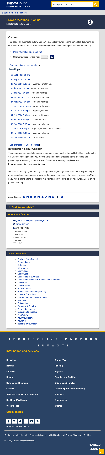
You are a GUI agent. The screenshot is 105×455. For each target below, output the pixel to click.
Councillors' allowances (28, 276)
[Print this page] (55, 197)
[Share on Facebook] (23, 197)
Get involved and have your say (32, 291)
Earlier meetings (17, 65)
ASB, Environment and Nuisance (22, 394)
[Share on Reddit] (49, 197)
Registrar (59, 371)
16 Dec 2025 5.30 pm (20, 124)
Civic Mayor (23, 267)
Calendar (22, 264)
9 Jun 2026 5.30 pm (20, 92)
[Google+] (14, 421)
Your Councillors (25, 317)
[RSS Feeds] (37, 421)
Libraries (10, 371)
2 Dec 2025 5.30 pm (20, 128)
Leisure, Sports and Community (70, 388)
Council (10, 388)
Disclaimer (59, 435)
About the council (17, 253)
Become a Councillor (27, 323)
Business (59, 394)
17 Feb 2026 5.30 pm (20, 115)
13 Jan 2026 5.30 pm (20, 119)
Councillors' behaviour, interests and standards (39, 279)
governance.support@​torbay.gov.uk (32, 220)
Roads (9, 377)
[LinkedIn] (26, 421)
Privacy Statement (73, 435)
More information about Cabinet (27, 51)
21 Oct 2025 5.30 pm (20, 137)
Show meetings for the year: (26, 56)
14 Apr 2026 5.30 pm (20, 101)
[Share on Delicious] (46, 197)
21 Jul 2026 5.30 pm (20, 88)
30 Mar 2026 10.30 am (21, 106)
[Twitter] (20, 421)
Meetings (22, 300)
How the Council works (28, 294)
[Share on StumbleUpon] (42, 197)
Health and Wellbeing (16, 399)
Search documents (26, 309)
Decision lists (24, 285)
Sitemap (58, 405)
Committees (23, 270)
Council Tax (60, 360)
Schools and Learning (17, 382)
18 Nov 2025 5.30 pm (20, 132)
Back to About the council (15, 12)
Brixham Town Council (28, 259)
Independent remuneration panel (32, 297)
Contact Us (9, 435)
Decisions (22, 282)
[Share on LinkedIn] (38, 197)
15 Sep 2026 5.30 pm (20, 79)
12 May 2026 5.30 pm (20, 97)
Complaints (35, 435)
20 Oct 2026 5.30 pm (20, 74)
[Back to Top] (101, 452)
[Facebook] (9, 421)
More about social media (17, 426)
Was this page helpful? (22, 206)
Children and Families (65, 382)
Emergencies (61, 399)
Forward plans (24, 288)
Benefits (10, 365)
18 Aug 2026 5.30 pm (20, 83)
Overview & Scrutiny (27, 306)
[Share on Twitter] (27, 197)
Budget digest (24, 262)
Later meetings (32, 65)
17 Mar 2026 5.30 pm (20, 110)
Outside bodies (24, 303)
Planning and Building (65, 377)
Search (95, 4)
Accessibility (47, 435)
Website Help (12, 405)
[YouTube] (32, 421)
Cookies (87, 435)
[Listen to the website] (61, 197)
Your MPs (22, 320)
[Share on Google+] (31, 197)
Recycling (11, 360)
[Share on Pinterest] (34, 197)
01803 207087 (22, 224)
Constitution (23, 273)
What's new (23, 314)
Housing (59, 365)
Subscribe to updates (27, 311)
